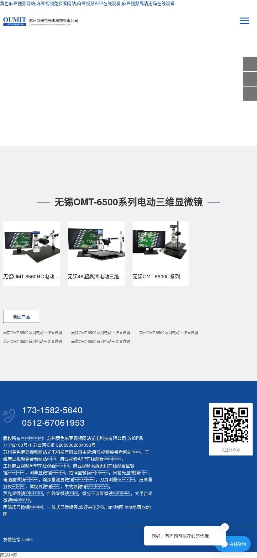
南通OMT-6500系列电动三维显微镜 (100, 341)
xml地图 (115, 507)
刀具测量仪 (111, 479)
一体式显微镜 (60, 507)
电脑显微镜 (14, 479)
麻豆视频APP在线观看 (82, 458)
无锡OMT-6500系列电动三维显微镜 (100, 332)
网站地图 (9, 555)
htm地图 (133, 507)
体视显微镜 (40, 486)
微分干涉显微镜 (97, 493)
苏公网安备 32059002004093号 (64, 445)
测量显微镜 (40, 472)
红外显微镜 (58, 493)
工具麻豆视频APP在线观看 (29, 465)
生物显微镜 (76, 486)
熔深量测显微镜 (58, 479)
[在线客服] (250, 79)
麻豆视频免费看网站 (112, 452)
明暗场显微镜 (16, 507)
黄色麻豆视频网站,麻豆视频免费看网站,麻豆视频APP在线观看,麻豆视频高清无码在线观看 (87, 3)
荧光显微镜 (14, 493)
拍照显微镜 (80, 472)
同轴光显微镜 (126, 472)
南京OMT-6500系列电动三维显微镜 (32, 332)
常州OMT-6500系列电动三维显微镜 (168, 332)
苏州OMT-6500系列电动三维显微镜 (32, 341)
